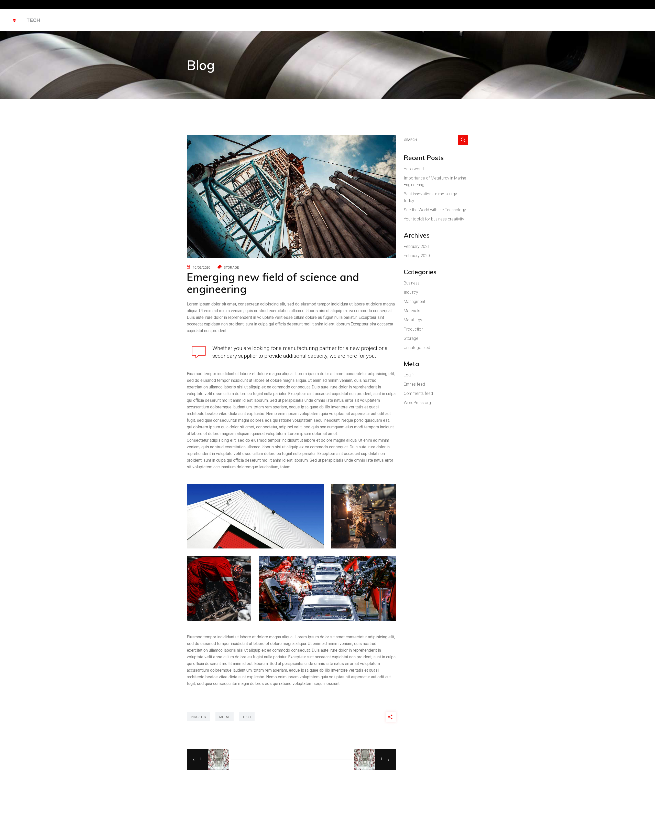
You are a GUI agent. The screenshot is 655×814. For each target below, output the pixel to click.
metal (224, 717)
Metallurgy (413, 320)
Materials (412, 310)
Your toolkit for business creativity (434, 219)
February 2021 (417, 246)
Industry (411, 292)
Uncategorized (417, 347)
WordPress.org (417, 402)
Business (412, 283)
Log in (409, 375)
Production (413, 329)
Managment (414, 301)
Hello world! (414, 168)
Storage (231, 267)
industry (198, 717)
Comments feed (418, 393)
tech (247, 717)
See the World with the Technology (435, 209)
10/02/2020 (201, 267)
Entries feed (414, 384)
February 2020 (417, 255)
